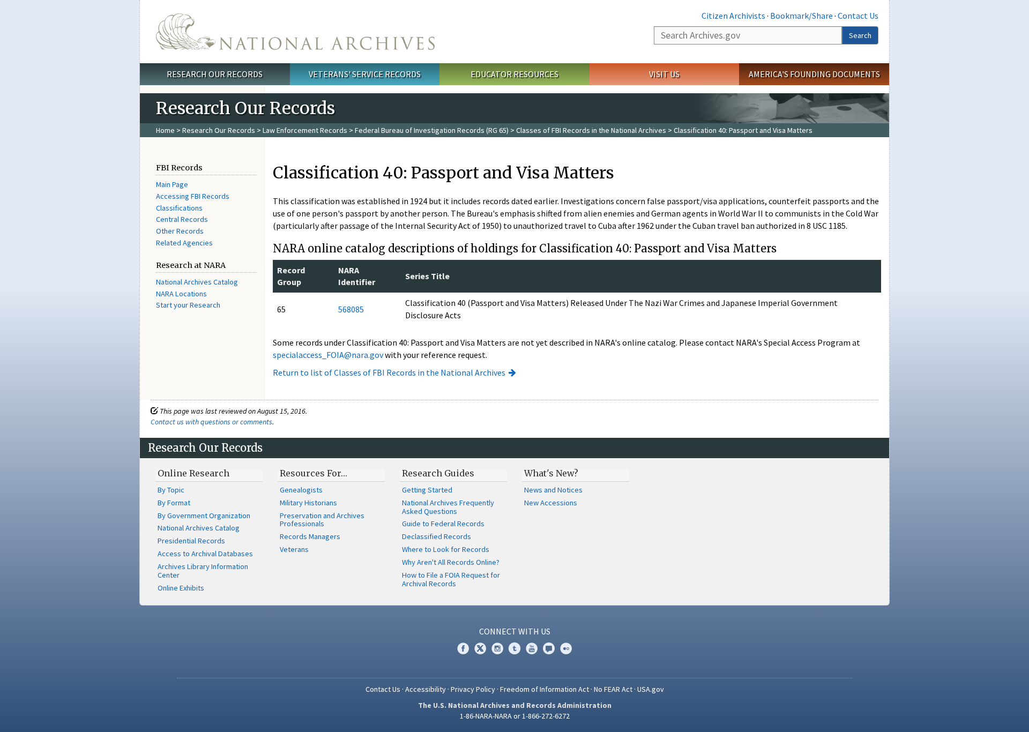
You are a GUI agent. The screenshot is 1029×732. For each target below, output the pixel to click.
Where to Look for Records (445, 549)
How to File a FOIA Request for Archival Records (451, 579)
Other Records (180, 231)
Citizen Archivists (733, 15)
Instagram (497, 648)
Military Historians (308, 502)
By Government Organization (204, 515)
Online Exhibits (181, 588)
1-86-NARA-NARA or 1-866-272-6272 (515, 716)
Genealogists (301, 490)
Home (165, 130)
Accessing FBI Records (192, 196)
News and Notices (553, 490)
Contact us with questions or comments (211, 422)
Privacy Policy (473, 689)
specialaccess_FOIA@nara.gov (328, 354)
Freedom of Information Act (544, 689)
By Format (174, 502)
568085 (351, 309)
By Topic (171, 490)
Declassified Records (436, 536)
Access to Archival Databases (205, 553)
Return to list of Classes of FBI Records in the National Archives (389, 372)
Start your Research (188, 305)
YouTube (531, 648)
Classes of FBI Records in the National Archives (591, 130)
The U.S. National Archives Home (295, 31)
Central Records (182, 219)
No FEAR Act (613, 689)
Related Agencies (184, 243)
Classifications (179, 208)
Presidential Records (191, 541)
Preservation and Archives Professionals (322, 520)
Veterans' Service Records (365, 74)
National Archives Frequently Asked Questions (448, 507)
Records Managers (310, 536)
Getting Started (427, 490)
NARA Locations (181, 293)
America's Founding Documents (814, 74)
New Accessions (550, 502)
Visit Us (664, 74)
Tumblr (514, 648)
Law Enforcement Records (305, 130)
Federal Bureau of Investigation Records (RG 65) (432, 130)
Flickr (566, 648)
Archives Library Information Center (203, 571)
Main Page (172, 184)
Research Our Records (215, 74)
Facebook (463, 648)
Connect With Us (514, 631)
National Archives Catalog (197, 282)
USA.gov (650, 689)
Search (860, 35)
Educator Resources (514, 74)
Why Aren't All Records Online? (450, 562)
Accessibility (425, 689)
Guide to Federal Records (443, 523)
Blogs (548, 648)
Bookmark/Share (801, 15)
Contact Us (858, 15)
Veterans (294, 549)
